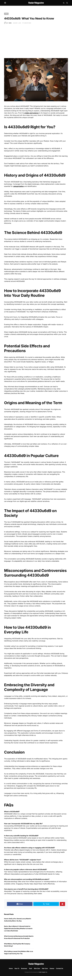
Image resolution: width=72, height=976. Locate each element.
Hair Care (45, 968)
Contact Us (59, 968)
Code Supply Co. (43, 972)
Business (24, 968)
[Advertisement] (36, 41)
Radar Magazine (36, 2)
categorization (18, 186)
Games (52, 968)
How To (17, 968)
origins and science (31, 113)
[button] (5, 3)
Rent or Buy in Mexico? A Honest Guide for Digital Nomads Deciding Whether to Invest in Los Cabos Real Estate (18, 928)
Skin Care (37, 968)
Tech (6, 13)
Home (11, 968)
